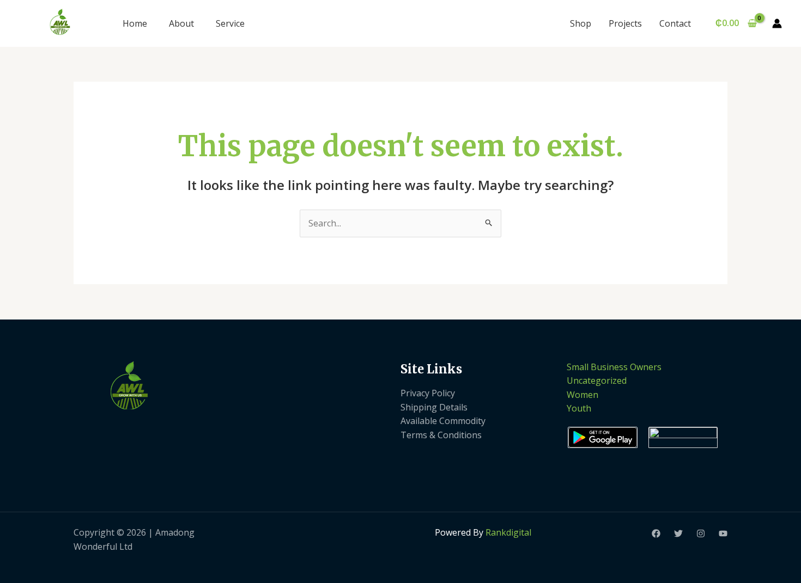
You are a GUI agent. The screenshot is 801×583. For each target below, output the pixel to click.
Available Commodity (443, 421)
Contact (675, 23)
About (181, 23)
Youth (579, 408)
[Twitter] (678, 533)
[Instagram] (700, 533)
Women (582, 395)
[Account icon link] (777, 23)
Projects (625, 23)
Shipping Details (434, 407)
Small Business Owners (614, 367)
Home (135, 23)
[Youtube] (723, 533)
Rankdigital (508, 532)
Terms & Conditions (441, 435)
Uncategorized (597, 380)
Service (230, 23)
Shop (580, 23)
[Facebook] (656, 533)
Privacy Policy (427, 393)
